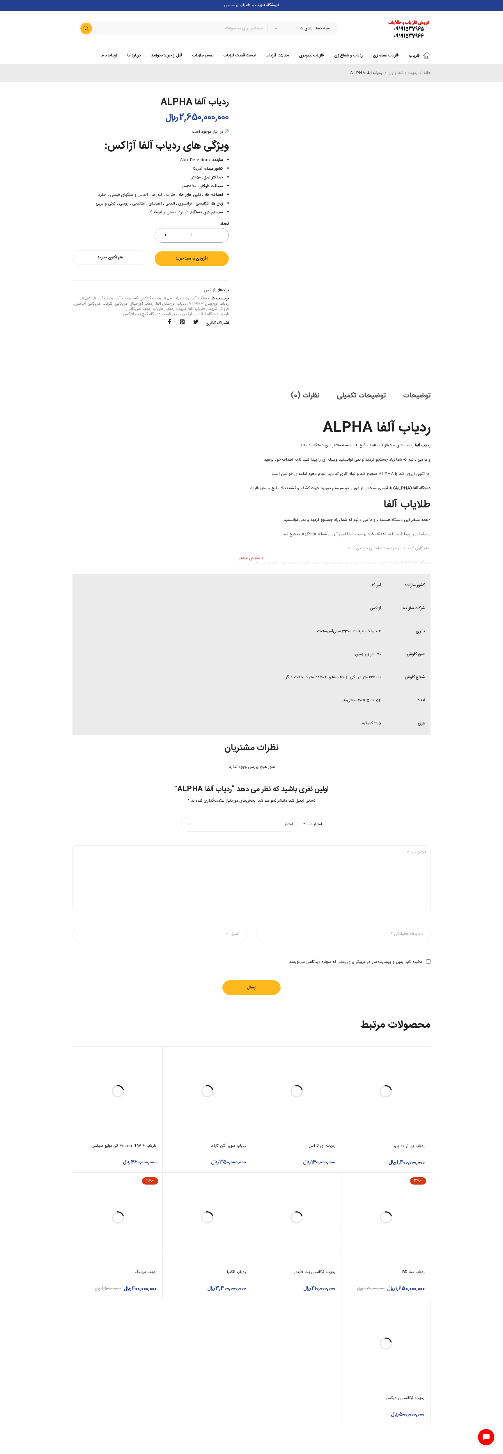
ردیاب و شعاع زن (403, 73)
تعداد (224, 224)
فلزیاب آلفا (196, 309)
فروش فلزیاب (218, 309)
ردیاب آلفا (123, 298)
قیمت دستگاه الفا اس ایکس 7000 (201, 314)
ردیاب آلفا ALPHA (98, 298)
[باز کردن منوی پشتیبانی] (486, 1437)
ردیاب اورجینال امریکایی (134, 303)
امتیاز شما (312, 824)
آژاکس (209, 290)
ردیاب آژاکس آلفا (147, 298)
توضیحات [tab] (417, 395)
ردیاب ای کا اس (322, 1145)
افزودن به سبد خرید (192, 258)
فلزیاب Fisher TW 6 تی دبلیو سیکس (124, 1145)
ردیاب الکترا (236, 1272)
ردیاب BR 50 (413, 1272)
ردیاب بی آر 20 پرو (409, 1146)
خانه (427, 73)
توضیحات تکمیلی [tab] (361, 395)
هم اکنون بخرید (110, 257)
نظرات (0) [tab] (305, 395)
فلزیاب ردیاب (175, 309)
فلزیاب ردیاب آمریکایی (145, 309)
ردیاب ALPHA (176, 298)
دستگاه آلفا (200, 298)
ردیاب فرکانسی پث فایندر (314, 1272)
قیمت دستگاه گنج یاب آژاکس (147, 314)
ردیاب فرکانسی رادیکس (405, 1398)
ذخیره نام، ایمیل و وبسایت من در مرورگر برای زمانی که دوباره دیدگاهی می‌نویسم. (355, 962)
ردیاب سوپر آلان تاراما (228, 1145)
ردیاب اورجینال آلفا (171, 303)
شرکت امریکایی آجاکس (93, 303)
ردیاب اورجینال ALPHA (208, 303)
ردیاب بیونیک (146, 1272)
